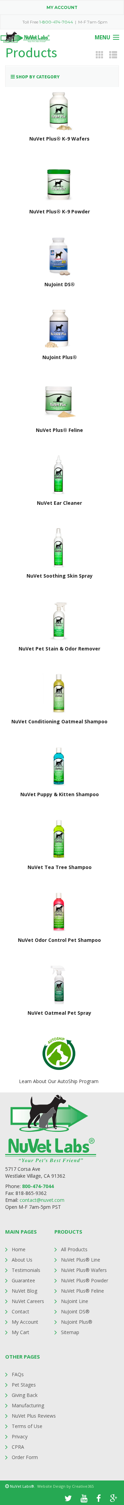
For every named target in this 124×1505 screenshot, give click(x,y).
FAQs (18, 1374)
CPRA (18, 1447)
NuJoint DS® (75, 1311)
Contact (20, 1311)
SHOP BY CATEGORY (37, 77)
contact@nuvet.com (42, 1200)
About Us (22, 1259)
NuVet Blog (24, 1290)
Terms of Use (27, 1426)
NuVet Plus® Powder (84, 1280)
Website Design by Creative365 (65, 1486)
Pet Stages (24, 1384)
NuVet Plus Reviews (34, 1415)
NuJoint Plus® (76, 1322)
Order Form (25, 1457)
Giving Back (25, 1395)
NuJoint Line (74, 1301)
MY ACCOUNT (62, 7)
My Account (25, 1322)
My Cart (20, 1332)
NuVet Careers (28, 1301)
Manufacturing (28, 1405)
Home (18, 1249)
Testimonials (26, 1270)
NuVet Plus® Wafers (84, 1270)
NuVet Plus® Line (80, 1259)
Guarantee (23, 1280)
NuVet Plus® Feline (82, 1290)
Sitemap (70, 1332)
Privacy (20, 1436)
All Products (74, 1249)
